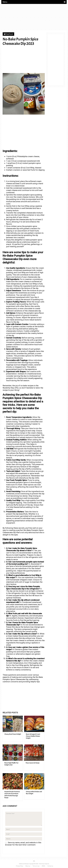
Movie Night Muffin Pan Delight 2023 (11, 764)
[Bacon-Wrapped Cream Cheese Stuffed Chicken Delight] (34, 724)
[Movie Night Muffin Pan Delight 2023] (13, 752)
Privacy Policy (19, 866)
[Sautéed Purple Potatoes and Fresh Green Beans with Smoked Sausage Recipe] (13, 781)
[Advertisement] (34, 17)
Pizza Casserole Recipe (32, 763)
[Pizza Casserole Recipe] (34, 752)
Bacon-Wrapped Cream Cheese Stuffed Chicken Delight (33, 736)
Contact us (50, 866)
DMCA (43, 866)
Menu (5, 2)
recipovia (46, 863)
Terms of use (36, 866)
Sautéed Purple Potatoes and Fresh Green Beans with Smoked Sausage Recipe (12, 795)
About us (27, 866)
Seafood (9, 34)
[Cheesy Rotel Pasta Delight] (13, 724)
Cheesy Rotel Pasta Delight (12, 734)
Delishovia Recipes (24, 863)
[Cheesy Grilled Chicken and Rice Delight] (34, 781)
